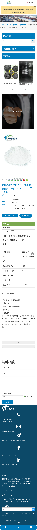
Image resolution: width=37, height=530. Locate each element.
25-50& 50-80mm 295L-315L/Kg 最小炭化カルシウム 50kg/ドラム (11, 84)
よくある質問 (8, 231)
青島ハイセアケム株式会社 (9, 465)
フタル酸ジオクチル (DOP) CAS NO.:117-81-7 (17, 499)
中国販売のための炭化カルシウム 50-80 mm (26, 84)
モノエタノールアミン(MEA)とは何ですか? (16, 502)
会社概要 (6, 228)
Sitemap (18, 522)
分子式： (4, 198)
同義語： (4, 204)
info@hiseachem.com (18, 12)
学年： (4, 195)
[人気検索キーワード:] (33, 41)
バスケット (25, 215)
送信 (7, 402)
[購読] (33, 509)
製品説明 (6, 224)
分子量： (4, 201)
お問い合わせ (11, 215)
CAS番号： (5, 192)
